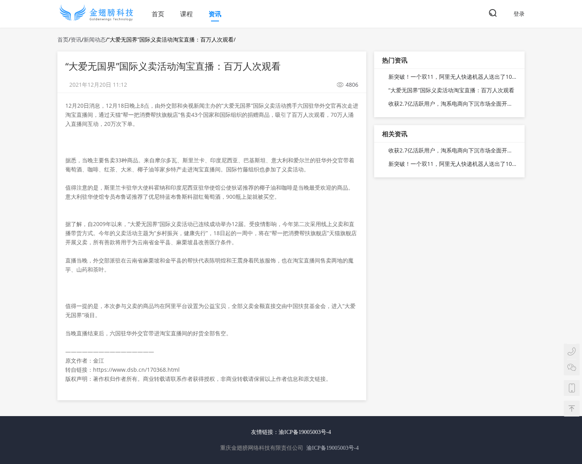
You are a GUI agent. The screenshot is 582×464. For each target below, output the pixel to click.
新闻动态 (95, 39)
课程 (186, 14)
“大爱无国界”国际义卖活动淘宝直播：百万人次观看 (451, 90)
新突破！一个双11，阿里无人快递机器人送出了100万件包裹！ (452, 76)
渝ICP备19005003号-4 (305, 432)
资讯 (215, 14)
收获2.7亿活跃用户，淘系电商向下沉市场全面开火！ (452, 103)
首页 (158, 14)
